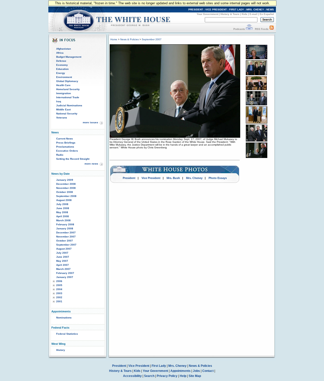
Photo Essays (218, 177)
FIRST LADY (236, 9)
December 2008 (66, 184)
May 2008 (62, 212)
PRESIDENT (195, 9)
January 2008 (64, 228)
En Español (267, 14)
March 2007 (63, 269)
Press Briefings (65, 142)
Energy (60, 73)
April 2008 (62, 216)
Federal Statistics (67, 333)
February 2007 (65, 273)
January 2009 (64, 179)
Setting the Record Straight (72, 158)
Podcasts (239, 29)
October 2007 (64, 240)
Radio (59, 154)
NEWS (270, 9)
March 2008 (63, 220)
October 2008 (64, 192)
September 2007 (66, 244)
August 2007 (64, 248)
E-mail (253, 14)
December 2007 (66, 232)
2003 (59, 293)
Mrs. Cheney (194, 177)
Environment (64, 77)
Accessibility (132, 376)
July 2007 (62, 252)
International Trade (67, 97)
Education (62, 69)
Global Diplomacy (67, 81)
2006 (59, 281)
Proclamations (65, 146)
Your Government (207, 14)
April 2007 (62, 265)
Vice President (150, 177)
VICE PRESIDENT (216, 9)
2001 (59, 301)
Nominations (64, 317)
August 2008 (64, 200)
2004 (59, 289)
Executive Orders (67, 150)
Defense (61, 60)
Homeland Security (68, 89)
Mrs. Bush (173, 177)
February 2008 (65, 224)
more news (91, 163)
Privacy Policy (167, 376)
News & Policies (129, 39)
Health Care (63, 85)
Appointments (180, 371)
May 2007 (62, 260)
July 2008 (62, 204)
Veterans (61, 117)
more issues (90, 122)
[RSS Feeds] (271, 29)
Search (149, 376)
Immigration (63, 93)
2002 (59, 297)
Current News (64, 138)
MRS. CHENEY (255, 9)
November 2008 (66, 188)
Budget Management (68, 56)
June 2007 (62, 256)
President (129, 177)
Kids (244, 14)
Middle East (63, 109)
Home (113, 39)
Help (183, 376)
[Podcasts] (249, 29)
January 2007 (64, 277)
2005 (59, 285)
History (60, 350)
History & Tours (229, 14)
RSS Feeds (262, 29)
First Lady (159, 366)
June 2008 (62, 208)
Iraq (58, 101)
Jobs (196, 371)
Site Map (195, 376)
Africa (60, 52)
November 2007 (66, 236)
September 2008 (66, 196)
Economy (62, 65)
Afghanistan (63, 48)
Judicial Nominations (69, 105)
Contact (208, 371)
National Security (66, 113)
